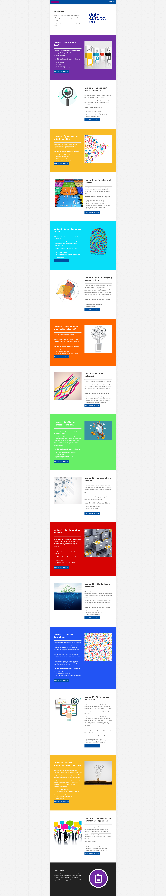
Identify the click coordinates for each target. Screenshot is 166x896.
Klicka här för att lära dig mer (61, 71)
